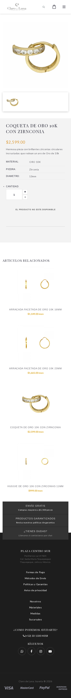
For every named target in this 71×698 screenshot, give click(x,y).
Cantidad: (12, 186)
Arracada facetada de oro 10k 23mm (35, 368)
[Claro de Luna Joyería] (22, 7)
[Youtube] (50, 651)
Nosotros (35, 601)
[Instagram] (41, 651)
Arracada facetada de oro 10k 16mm (35, 309)
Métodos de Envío (35, 578)
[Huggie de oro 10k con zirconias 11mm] (35, 461)
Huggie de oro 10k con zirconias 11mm (35, 486)
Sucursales (35, 619)
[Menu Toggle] (64, 7)
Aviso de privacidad (35, 590)
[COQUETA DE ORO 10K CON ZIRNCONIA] (35, 402)
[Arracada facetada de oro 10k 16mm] (35, 285)
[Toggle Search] (43, 7)
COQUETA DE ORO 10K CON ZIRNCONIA (35, 427)
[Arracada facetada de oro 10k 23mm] (35, 344)
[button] (54, 7)
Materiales (35, 607)
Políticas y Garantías (35, 584)
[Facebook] (22, 651)
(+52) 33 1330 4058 (36, 635)
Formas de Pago (35, 572)
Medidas (35, 613)
